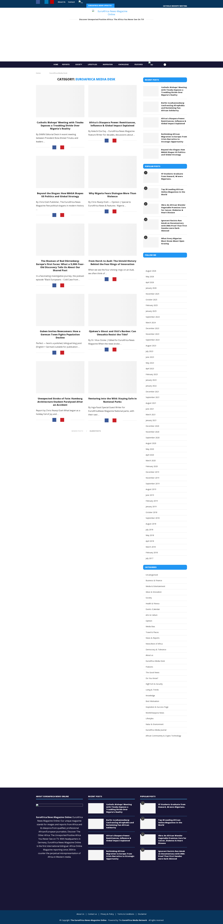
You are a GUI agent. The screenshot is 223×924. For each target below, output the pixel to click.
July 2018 (149, 529)
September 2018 (153, 518)
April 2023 (150, 368)
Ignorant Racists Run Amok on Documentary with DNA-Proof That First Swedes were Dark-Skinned (174, 225)
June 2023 (150, 357)
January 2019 (151, 506)
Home (56, 64)
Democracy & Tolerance (156, 649)
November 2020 (152, 432)
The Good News (152, 672)
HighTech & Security (154, 684)
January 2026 (151, 288)
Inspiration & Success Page (157, 707)
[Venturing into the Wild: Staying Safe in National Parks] (112, 377)
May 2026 (150, 276)
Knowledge (123, 64)
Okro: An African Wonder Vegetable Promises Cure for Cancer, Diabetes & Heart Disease (173, 209)
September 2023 (153, 340)
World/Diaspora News (155, 713)
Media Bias (150, 626)
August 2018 (151, 524)
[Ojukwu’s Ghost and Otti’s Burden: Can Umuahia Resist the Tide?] (112, 310)
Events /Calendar (153, 609)
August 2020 (151, 443)
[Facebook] (38, 2)
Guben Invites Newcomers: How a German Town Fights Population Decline (60, 334)
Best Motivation (152, 701)
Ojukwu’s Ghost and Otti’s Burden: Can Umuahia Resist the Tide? (112, 333)
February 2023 (152, 374)
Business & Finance (154, 580)
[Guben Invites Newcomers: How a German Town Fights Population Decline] (60, 310)
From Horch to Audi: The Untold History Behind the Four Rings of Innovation (112, 262)
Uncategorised (152, 575)
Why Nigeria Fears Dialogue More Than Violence (112, 195)
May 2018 (150, 535)
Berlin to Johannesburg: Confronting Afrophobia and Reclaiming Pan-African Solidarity (173, 107)
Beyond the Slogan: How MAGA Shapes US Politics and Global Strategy (60, 195)
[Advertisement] (111, 42)
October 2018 (151, 512)
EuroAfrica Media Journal (156, 730)
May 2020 (150, 449)
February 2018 (152, 552)
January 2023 (151, 380)
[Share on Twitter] (58, 147)
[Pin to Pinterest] (62, 147)
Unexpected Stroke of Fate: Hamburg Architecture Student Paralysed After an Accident (60, 401)
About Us (61, 2)
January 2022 (151, 386)
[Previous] (118, 6)
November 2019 (152, 478)
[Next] (123, 6)
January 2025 (151, 311)
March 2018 (151, 547)
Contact (71, 2)
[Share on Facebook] (54, 147)
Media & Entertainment (155, 586)
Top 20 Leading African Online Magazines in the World (173, 192)
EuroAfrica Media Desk (155, 661)
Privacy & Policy (107, 914)
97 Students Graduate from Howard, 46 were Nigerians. (172, 176)
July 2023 (149, 351)
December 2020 (152, 426)
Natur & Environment (155, 724)
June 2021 (150, 409)
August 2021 (151, 403)
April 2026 (150, 282)
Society (78, 64)
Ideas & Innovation (154, 592)
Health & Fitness (153, 603)
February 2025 (152, 305)
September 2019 (153, 483)
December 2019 (152, 472)
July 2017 (149, 558)
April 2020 (150, 455)
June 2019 (150, 495)
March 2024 (151, 322)
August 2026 (151, 271)
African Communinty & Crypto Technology (163, 735)
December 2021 (152, 391)
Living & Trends (152, 689)
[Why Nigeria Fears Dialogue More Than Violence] (112, 172)
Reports (66, 64)
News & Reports (153, 638)
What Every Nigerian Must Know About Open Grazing (172, 241)
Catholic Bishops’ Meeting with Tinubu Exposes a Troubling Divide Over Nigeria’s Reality (60, 125)
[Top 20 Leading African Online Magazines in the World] (151, 193)
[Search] (158, 64)
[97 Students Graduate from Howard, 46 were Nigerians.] (151, 178)
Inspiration (108, 64)
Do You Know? (152, 678)
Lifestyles (92, 64)
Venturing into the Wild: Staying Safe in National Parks (112, 400)
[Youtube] (52, 2)
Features (138, 64)
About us (149, 655)
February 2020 (152, 466)
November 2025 (152, 294)
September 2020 (153, 437)
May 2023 (150, 363)
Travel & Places (152, 632)
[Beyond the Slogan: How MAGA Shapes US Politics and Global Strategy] (60, 172)
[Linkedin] (46, 2)
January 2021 (151, 420)
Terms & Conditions (125, 914)
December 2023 (152, 328)
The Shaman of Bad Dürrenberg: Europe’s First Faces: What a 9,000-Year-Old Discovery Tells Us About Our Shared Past (60, 265)
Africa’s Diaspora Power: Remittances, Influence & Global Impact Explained (112, 124)
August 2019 (151, 489)
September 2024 (153, 317)
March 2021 (151, 414)
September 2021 (153, 397)
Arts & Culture (151, 615)
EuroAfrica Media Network (134, 920)
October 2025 (151, 299)
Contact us (92, 914)
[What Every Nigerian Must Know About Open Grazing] (151, 242)
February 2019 (152, 501)
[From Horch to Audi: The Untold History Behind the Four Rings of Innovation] (112, 240)
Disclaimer (142, 914)
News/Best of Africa (154, 643)
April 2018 (150, 541)
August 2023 (151, 345)
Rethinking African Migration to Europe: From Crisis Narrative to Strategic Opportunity (174, 138)
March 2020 (151, 460)
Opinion (149, 621)
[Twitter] (42, 2)
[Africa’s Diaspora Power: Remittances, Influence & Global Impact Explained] (112, 101)
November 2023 (152, 334)
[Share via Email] (67, 147)
